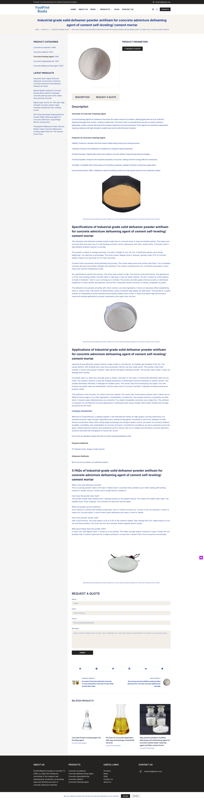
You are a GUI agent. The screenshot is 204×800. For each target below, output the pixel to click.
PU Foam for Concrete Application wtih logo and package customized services (120, 740)
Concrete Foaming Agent (79, 743)
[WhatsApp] (162, 668)
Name (74, 599)
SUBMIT (82, 653)
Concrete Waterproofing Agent (45, 66)
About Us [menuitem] (83, 9)
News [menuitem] (93, 9)
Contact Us (165, 9)
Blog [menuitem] (117, 9)
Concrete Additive (40, 52)
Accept (125, 796)
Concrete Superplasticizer (43, 61)
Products (107, 771)
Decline (135, 796)
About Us (107, 782)
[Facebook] (80, 668)
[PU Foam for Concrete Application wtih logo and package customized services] (121, 719)
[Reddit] (146, 668)
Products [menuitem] (105, 9)
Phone (74, 619)
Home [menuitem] (73, 9)
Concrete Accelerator (42, 47)
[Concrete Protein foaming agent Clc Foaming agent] (87, 719)
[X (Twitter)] (96, 668)
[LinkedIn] (129, 668)
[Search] (157, 9)
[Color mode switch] (153, 9)
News (106, 774)
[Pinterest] (113, 668)
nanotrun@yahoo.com (163, 2)
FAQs (106, 776)
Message (75, 628)
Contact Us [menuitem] (127, 9)
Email (74, 609)
